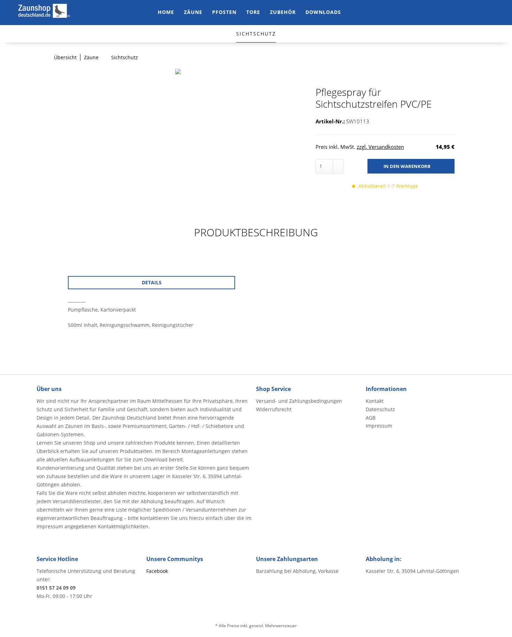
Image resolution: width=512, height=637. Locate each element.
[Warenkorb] (493, 12)
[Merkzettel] (465, 12)
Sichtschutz (256, 33)
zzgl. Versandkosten (380, 146)
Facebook (157, 571)
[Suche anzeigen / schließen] (451, 12)
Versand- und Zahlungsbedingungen (299, 401)
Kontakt (374, 401)
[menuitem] (166, 12)
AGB (370, 417)
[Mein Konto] (479, 12)
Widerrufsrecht (274, 409)
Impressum (379, 425)
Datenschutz (380, 409)
